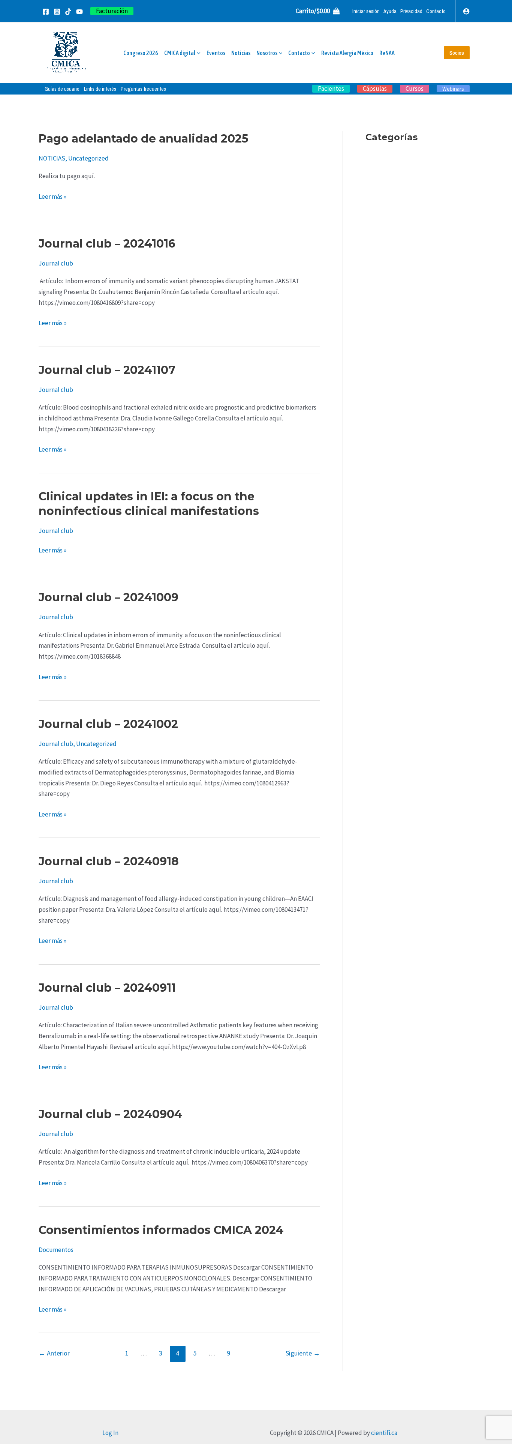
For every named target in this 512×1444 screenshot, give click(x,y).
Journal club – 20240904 (110, 1114)
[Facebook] (45, 11)
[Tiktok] (68, 11)
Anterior (54, 1353)
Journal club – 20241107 (107, 370)
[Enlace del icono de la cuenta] (466, 11)
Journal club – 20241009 (108, 597)
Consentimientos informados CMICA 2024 (161, 1230)
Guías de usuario (62, 89)
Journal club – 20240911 (107, 988)
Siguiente (303, 1353)
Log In (110, 1433)
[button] (111, 11)
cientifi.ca (384, 1433)
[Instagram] (57, 11)
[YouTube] (79, 11)
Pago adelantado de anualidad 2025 (144, 139)
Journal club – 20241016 (107, 244)
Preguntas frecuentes (143, 89)
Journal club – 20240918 (109, 861)
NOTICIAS (52, 158)
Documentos (56, 1250)
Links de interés (100, 89)
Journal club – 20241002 (108, 724)
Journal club (56, 263)
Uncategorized (88, 158)
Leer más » (52, 196)
